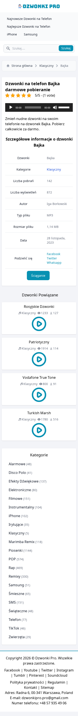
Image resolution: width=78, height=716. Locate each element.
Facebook (53, 254)
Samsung (30, 34)
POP (12, 559)
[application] (39, 107)
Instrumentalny (21, 507)
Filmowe (15, 498)
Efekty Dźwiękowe (24, 481)
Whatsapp (54, 263)
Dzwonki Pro (45, 658)
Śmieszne (16, 593)
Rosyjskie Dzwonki (39, 306)
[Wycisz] (55, 107)
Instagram (65, 670)
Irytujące (16, 524)
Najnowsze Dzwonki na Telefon (29, 19)
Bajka (51, 158)
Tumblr (19, 675)
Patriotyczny (39, 342)
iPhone (12, 34)
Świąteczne (18, 611)
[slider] (64, 107)
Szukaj (66, 48)
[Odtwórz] (11, 107)
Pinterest (36, 675)
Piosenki (16, 550)
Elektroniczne (20, 489)
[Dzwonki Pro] (39, 6)
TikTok (14, 628)
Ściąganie (38, 275)
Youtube (30, 670)
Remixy (14, 576)
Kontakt (30, 687)
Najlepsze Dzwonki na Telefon (28, 26)
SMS (12, 602)
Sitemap (47, 687)
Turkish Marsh (39, 413)
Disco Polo (17, 472)
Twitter (52, 258)
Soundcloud (57, 675)
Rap (12, 567)
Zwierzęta (17, 636)
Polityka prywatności (27, 682)
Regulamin (56, 682)
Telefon (15, 619)
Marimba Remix (21, 541)
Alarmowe (17, 464)
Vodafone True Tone (39, 377)
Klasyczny (46, 66)
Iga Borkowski (57, 204)
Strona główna (21, 66)
